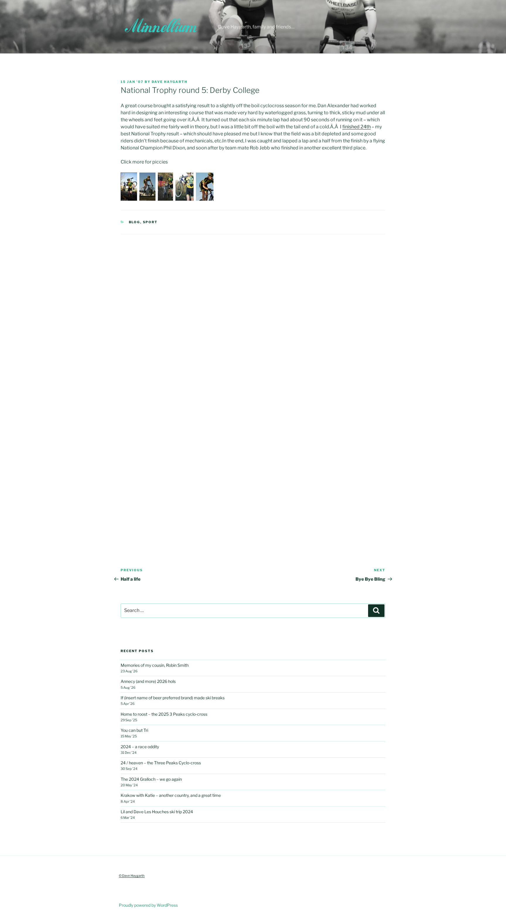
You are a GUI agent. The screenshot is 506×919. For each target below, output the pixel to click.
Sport (150, 222)
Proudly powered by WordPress (148, 905)
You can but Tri (134, 730)
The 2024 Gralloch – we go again (151, 779)
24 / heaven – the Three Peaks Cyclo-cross (161, 762)
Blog (134, 222)
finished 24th (356, 126)
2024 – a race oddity (140, 746)
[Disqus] (253, 307)
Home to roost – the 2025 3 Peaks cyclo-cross (164, 714)
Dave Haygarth (169, 82)
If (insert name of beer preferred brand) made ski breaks (173, 697)
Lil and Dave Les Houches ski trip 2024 (157, 811)
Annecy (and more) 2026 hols (148, 681)
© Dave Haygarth (132, 876)
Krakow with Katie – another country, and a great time (171, 795)
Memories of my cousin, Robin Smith (155, 665)
